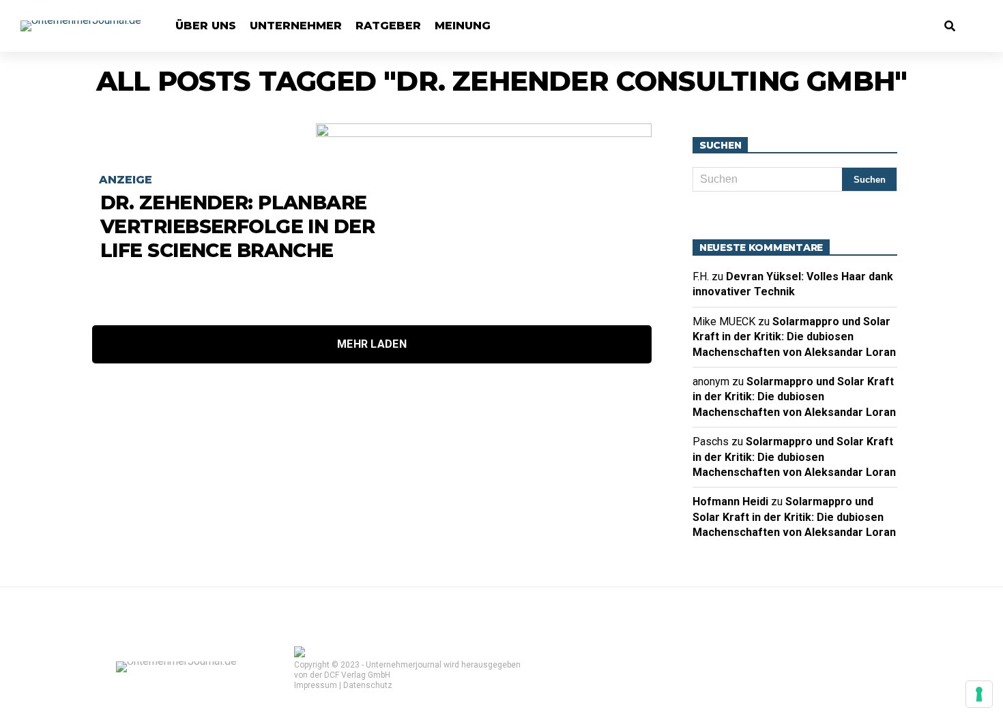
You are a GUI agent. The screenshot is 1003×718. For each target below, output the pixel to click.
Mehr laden (372, 344)
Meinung (463, 25)
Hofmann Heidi (730, 501)
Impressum (315, 685)
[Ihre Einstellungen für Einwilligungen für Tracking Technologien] (979, 694)
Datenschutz (367, 685)
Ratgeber (388, 25)
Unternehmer (296, 25)
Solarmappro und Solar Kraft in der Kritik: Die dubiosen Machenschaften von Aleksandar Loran (794, 337)
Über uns (205, 25)
